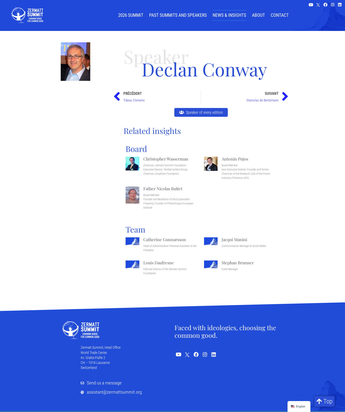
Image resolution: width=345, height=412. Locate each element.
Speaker (156, 56)
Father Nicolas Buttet (162, 188)
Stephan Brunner (238, 262)
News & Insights (229, 15)
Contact (280, 15)
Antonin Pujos (235, 158)
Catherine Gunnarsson (164, 239)
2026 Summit (130, 15)
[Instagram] (332, 5)
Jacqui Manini (234, 239)
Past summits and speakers (178, 15)
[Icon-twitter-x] (318, 5)
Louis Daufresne (158, 262)
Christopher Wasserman (165, 158)
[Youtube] (311, 5)
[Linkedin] (340, 5)
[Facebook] (325, 5)
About (258, 15)
